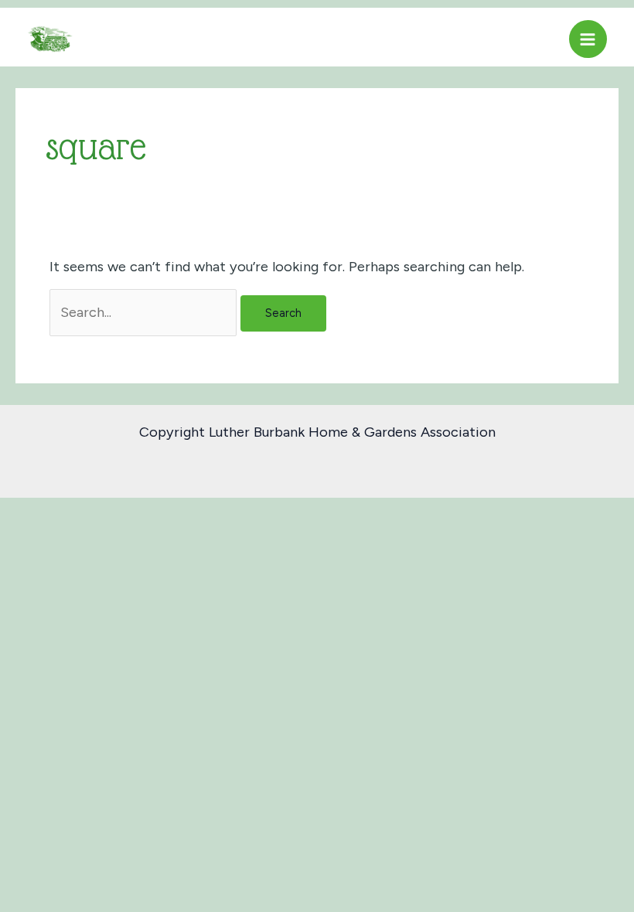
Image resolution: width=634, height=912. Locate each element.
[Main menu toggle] (588, 39)
